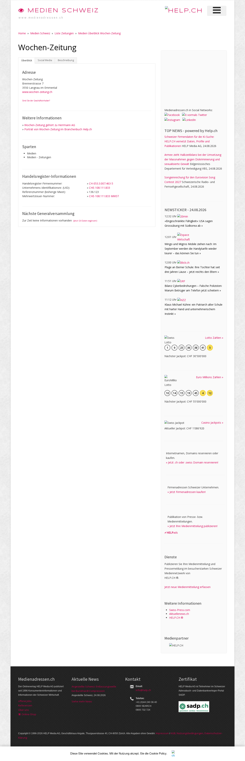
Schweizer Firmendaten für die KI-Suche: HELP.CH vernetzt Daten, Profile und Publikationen (189, 141)
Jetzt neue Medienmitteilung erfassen (187, 587)
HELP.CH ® (176, 617)
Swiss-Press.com (179, 610)
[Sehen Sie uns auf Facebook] (172, 114)
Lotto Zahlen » (214, 337)
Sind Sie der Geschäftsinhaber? (36, 100)
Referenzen (25, 705)
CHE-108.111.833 (99, 187)
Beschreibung (66, 60)
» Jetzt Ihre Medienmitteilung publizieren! (192, 526)
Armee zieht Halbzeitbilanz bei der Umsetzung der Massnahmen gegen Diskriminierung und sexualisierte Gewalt (192, 159)
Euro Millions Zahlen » (209, 377)
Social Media (45, 60)
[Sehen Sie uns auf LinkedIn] (189, 119)
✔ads (171, 532)
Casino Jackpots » (212, 422)
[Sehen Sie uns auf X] (194, 114)
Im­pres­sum (162, 733)
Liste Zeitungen (64, 33)
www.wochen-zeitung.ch (37, 92)
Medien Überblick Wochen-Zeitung (99, 33)
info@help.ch (143, 690)
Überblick (26, 60)
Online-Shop (28, 714)
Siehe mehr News (82, 701)
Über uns (23, 710)
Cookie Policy (157, 753)
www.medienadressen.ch (41, 18)
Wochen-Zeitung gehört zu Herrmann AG (49, 125)
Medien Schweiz (62, 10)
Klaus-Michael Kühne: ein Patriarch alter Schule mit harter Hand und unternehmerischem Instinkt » (193, 309)
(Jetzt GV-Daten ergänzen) (85, 220)
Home (22, 33)
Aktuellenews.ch (179, 614)
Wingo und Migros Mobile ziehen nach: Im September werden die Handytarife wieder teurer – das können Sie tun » (191, 248)
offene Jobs (25, 701)
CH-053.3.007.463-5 (101, 183)
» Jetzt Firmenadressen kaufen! (186, 492)
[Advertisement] (193, 78)
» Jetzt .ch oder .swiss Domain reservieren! (192, 462)
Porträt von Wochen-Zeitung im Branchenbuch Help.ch (58, 129)
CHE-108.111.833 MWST (104, 196)
